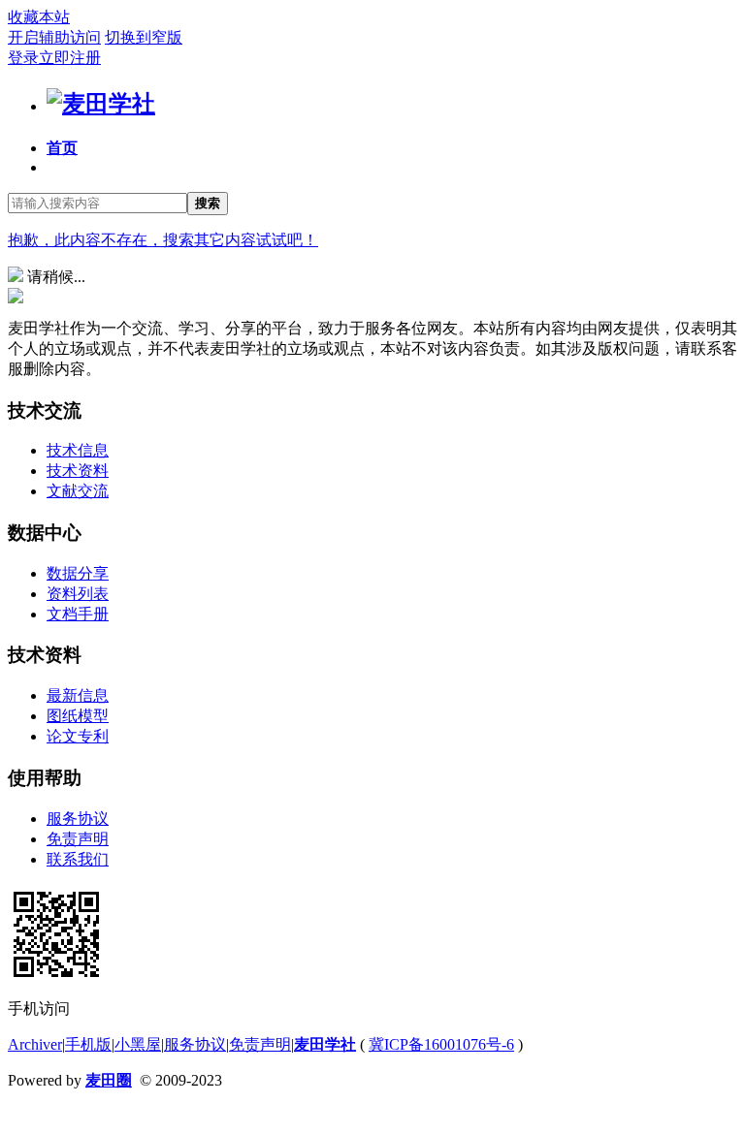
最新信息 (78, 695)
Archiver (35, 1044)
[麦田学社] (101, 103)
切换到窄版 (143, 37)
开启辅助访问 (54, 37)
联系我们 (78, 859)
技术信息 (78, 450)
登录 (23, 57)
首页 (62, 148)
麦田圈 (108, 1080)
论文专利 (78, 736)
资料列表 (78, 593)
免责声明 (78, 839)
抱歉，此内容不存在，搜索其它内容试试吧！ (163, 240)
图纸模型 (78, 716)
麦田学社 (325, 1044)
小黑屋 (137, 1044)
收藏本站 (39, 17)
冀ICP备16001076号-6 (441, 1044)
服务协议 (78, 818)
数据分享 (78, 573)
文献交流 (78, 491)
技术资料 (78, 470)
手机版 (88, 1044)
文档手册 (78, 614)
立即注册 (70, 57)
